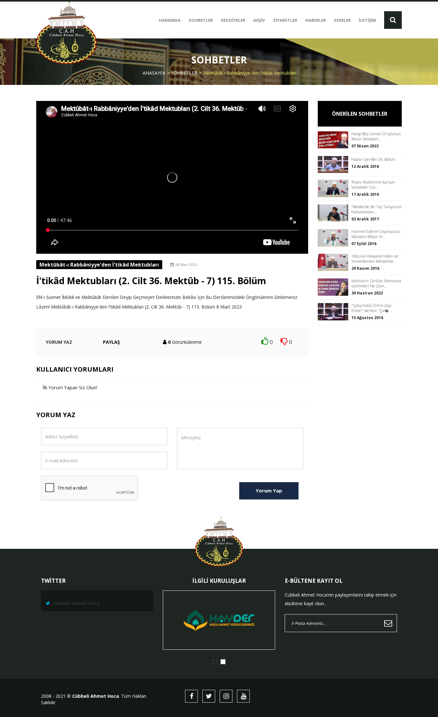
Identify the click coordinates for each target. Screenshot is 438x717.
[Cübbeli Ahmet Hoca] (66, 33)
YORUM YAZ (59, 342)
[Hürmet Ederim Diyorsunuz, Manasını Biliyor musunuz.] (334, 237)
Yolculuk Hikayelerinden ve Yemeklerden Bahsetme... (374, 259)
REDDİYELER (233, 20)
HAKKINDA (170, 20)
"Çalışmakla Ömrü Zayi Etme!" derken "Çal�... (371, 308)
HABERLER (315, 20)
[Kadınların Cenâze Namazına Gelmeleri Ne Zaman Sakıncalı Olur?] (334, 286)
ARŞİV (259, 20)
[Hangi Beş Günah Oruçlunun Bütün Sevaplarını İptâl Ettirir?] (334, 139)
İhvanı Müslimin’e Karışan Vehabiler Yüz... (373, 185)
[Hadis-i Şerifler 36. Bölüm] (334, 164)
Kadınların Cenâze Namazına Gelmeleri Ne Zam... (376, 283)
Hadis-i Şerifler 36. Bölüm (373, 159)
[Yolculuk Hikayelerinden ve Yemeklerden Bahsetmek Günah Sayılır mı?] (334, 262)
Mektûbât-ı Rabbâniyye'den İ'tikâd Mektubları (249, 73)
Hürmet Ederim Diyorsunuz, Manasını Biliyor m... (375, 234)
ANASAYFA (154, 73)
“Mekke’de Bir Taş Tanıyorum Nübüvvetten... (376, 209)
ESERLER (342, 20)
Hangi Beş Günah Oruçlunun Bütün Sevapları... (376, 136)
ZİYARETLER (285, 20)
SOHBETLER (201, 20)
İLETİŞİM (367, 20)
